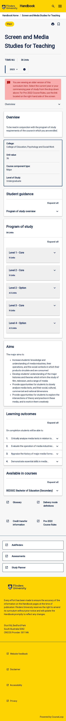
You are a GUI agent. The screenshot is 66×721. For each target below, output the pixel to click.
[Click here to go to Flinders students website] (9, 7)
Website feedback (19, 654)
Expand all (52, 203)
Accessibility (16, 685)
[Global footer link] (17, 588)
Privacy (13, 701)
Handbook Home (10, 15)
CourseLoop (58, 717)
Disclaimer (15, 669)
